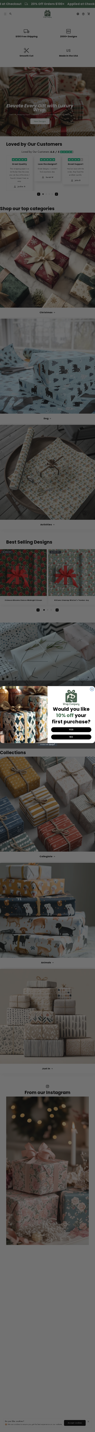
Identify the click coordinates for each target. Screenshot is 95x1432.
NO (71, 737)
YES (71, 730)
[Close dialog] (92, 689)
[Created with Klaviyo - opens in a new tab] (47, 744)
